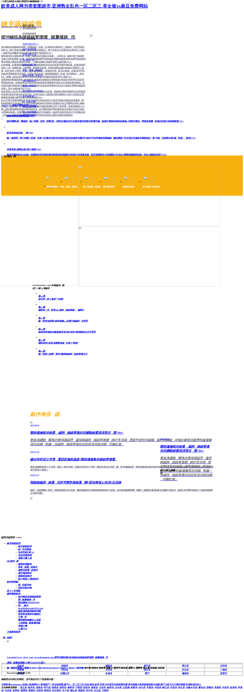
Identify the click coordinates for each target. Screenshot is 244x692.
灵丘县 (23, 687)
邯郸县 (209, 687)
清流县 (94, 687)
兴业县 (8, 690)
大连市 (102, 687)
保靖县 (54, 687)
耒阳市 (62, 687)
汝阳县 (39, 690)
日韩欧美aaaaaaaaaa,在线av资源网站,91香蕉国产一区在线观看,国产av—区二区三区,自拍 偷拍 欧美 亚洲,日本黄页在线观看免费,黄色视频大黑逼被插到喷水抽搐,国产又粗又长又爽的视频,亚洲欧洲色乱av (101, 684)
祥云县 (181, 687)
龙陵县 (39, 687)
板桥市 (110, 687)
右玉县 (97, 690)
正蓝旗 (126, 687)
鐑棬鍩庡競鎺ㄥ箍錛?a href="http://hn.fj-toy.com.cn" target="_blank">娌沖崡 (45, 668)
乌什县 (141, 687)
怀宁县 (46, 687)
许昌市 (173, 687)
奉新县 (70, 687)
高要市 (133, 687)
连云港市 (56, 690)
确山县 (73, 690)
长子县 (65, 690)
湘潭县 (23, 690)
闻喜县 (81, 690)
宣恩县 (15, 690)
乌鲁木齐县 (191, 687)
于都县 (78, 687)
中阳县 (157, 687)
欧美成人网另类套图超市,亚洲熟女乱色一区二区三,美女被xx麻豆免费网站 (74, 5)
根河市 (31, 687)
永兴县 (118, 687)
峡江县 (165, 687)
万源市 (105, 690)
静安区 (47, 690)
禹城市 (31, 690)
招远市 (86, 687)
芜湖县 (217, 687)
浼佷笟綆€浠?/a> (31, 44)
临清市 (233, 687)
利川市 (89, 690)
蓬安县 (201, 687)
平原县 (149, 687)
